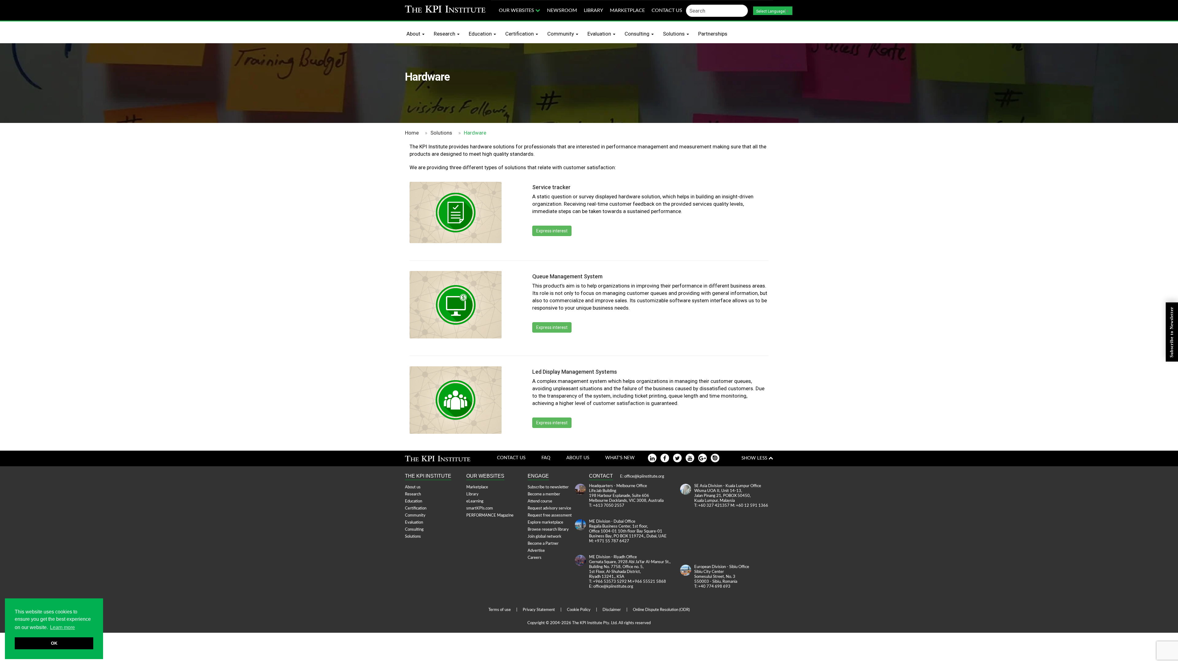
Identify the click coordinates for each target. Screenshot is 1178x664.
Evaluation (599, 34)
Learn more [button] (62, 627)
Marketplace (627, 10)
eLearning (474, 501)
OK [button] (54, 643)
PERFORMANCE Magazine (490, 515)
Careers (534, 558)
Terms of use (499, 610)
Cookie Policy (579, 610)
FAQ (545, 458)
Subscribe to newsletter (548, 487)
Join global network (544, 537)
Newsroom (562, 10)
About (414, 34)
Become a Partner (543, 544)
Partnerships (712, 34)
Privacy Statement (539, 610)
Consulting (638, 34)
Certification (520, 34)
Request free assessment (550, 515)
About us (577, 458)
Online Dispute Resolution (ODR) (661, 610)
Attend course (540, 501)
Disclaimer (611, 610)
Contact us (667, 10)
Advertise (536, 551)
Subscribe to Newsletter (1171, 332)
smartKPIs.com (479, 508)
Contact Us (511, 458)
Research (445, 34)
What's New (620, 458)
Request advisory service (549, 508)
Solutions (674, 34)
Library (593, 10)
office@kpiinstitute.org (644, 477)
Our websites (517, 10)
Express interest (552, 230)
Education (481, 34)
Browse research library (548, 530)
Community (561, 34)
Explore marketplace (545, 523)
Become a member (544, 494)
